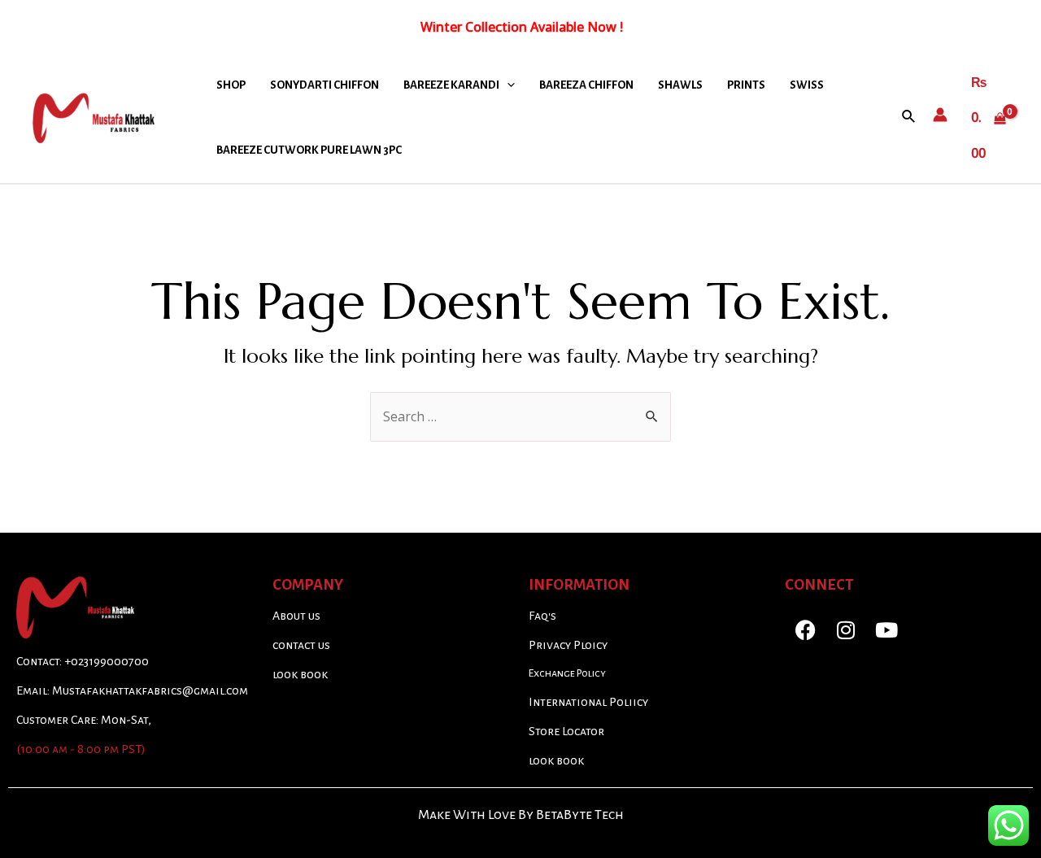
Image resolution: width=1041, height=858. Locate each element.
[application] (507, 85)
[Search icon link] (909, 117)
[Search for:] (520, 416)
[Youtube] (886, 629)
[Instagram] (845, 629)
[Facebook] (805, 629)
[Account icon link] (940, 114)
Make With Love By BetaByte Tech (521, 815)
